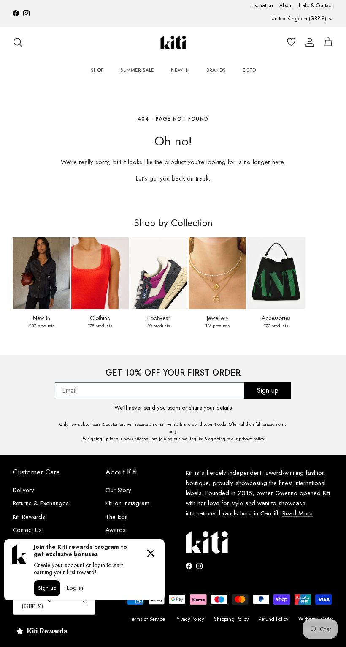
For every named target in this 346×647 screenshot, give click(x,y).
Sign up (267, 390)
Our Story (118, 490)
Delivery (23, 490)
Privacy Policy (189, 619)
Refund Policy (273, 619)
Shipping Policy (231, 619)
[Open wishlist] (289, 42)
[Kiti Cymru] (173, 42)
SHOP (97, 70)
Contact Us (27, 530)
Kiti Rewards (29, 516)
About (285, 5)
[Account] (308, 42)
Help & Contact (315, 5)
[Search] (18, 42)
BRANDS (216, 70)
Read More (297, 513)
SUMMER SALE (137, 70)
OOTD (249, 70)
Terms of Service (147, 619)
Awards (115, 530)
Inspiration (261, 5)
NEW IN (180, 70)
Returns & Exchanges (41, 503)
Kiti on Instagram (127, 503)
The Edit (116, 516)
